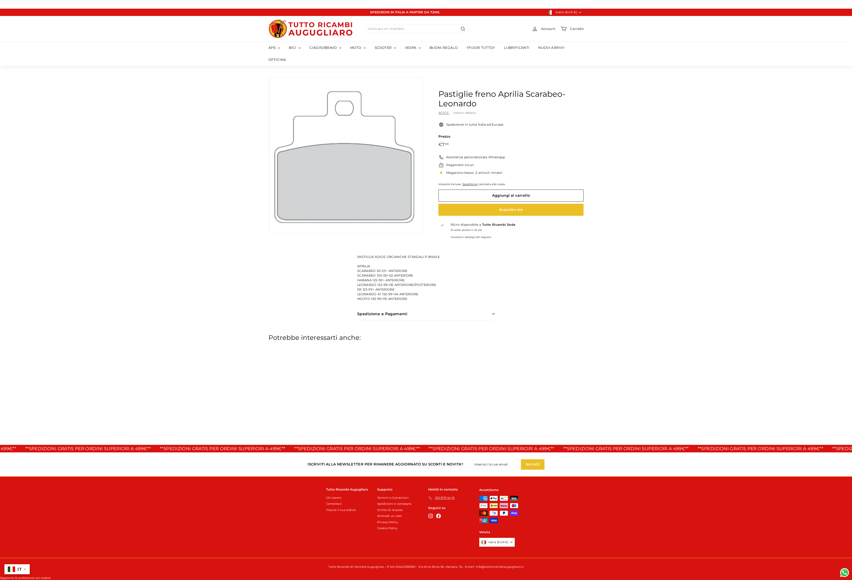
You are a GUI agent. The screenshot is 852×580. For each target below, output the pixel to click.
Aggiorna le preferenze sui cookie (25, 578)
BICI (293, 48)
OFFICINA (277, 59)
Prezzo (444, 136)
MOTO (356, 48)
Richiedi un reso (389, 516)
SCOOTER (384, 48)
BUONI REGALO (444, 48)
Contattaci (334, 503)
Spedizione (470, 184)
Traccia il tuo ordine (341, 510)
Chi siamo (333, 497)
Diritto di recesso (390, 510)
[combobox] (416, 28)
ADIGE (443, 113)
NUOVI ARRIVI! (551, 48)
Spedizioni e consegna (394, 503)
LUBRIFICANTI (516, 48)
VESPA (411, 48)
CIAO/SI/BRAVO (324, 48)
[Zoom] (346, 154)
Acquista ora (511, 210)
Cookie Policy (387, 528)
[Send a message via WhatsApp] (844, 572)
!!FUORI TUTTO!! (481, 48)
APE (272, 48)
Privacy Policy (387, 522)
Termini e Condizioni (393, 497)
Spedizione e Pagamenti (382, 314)
